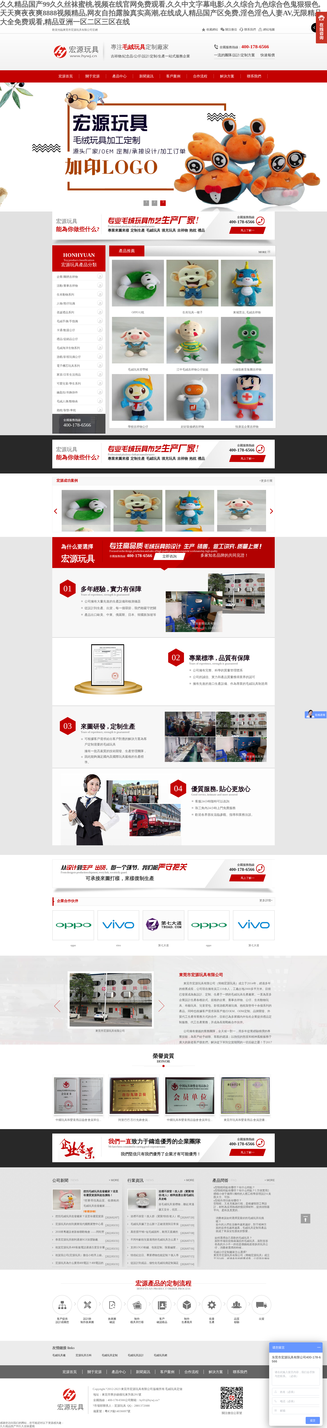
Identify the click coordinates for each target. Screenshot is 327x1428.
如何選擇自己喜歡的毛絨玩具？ (233, 1216)
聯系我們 (250, 29)
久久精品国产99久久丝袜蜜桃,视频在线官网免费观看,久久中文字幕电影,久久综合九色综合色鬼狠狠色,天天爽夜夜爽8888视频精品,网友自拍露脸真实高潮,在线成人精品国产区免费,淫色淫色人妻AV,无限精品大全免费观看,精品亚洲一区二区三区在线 (161, 13)
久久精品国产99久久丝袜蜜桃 (17, 1426)
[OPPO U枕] (86, 524)
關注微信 (231, 29)
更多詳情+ (265, 900)
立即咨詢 (169, 556)
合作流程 (200, 76)
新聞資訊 (146, 76)
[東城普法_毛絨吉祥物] (189, 524)
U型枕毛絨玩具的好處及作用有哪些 (235, 1257)
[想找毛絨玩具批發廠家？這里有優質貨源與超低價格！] (66, 1209)
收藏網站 (212, 29)
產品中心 (119, 76)
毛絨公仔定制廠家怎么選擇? (230, 1231)
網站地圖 (269, 29)
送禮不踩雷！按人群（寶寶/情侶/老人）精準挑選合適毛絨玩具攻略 (176, 1195)
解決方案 (227, 76)
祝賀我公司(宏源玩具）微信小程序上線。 (79, 1255)
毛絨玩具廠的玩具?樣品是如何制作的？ (237, 1244)
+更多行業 (265, 480)
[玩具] (110, 1027)
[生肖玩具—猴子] (138, 524)
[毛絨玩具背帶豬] (241, 524)
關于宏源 (92, 76)
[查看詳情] (89, 1211)
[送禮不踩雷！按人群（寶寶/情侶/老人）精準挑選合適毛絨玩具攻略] (141, 1209)
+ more (114, 1180)
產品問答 (220, 1180)
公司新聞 (60, 1180)
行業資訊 (135, 1180)
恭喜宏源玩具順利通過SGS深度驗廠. (77, 1239)
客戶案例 (173, 76)
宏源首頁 (66, 76)
